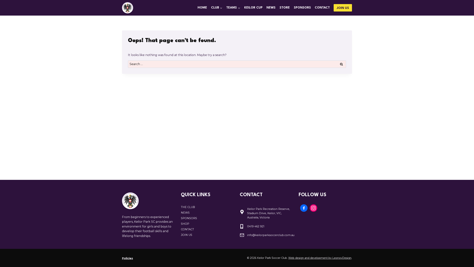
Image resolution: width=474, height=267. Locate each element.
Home (202, 7)
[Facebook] (304, 208)
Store (285, 7)
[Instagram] (313, 208)
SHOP (185, 223)
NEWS (185, 212)
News (271, 7)
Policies (127, 258)
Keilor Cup (253, 7)
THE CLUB (188, 207)
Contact (322, 7)
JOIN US (343, 8)
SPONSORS (189, 218)
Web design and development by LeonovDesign (319, 258)
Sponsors (302, 7)
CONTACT (187, 229)
